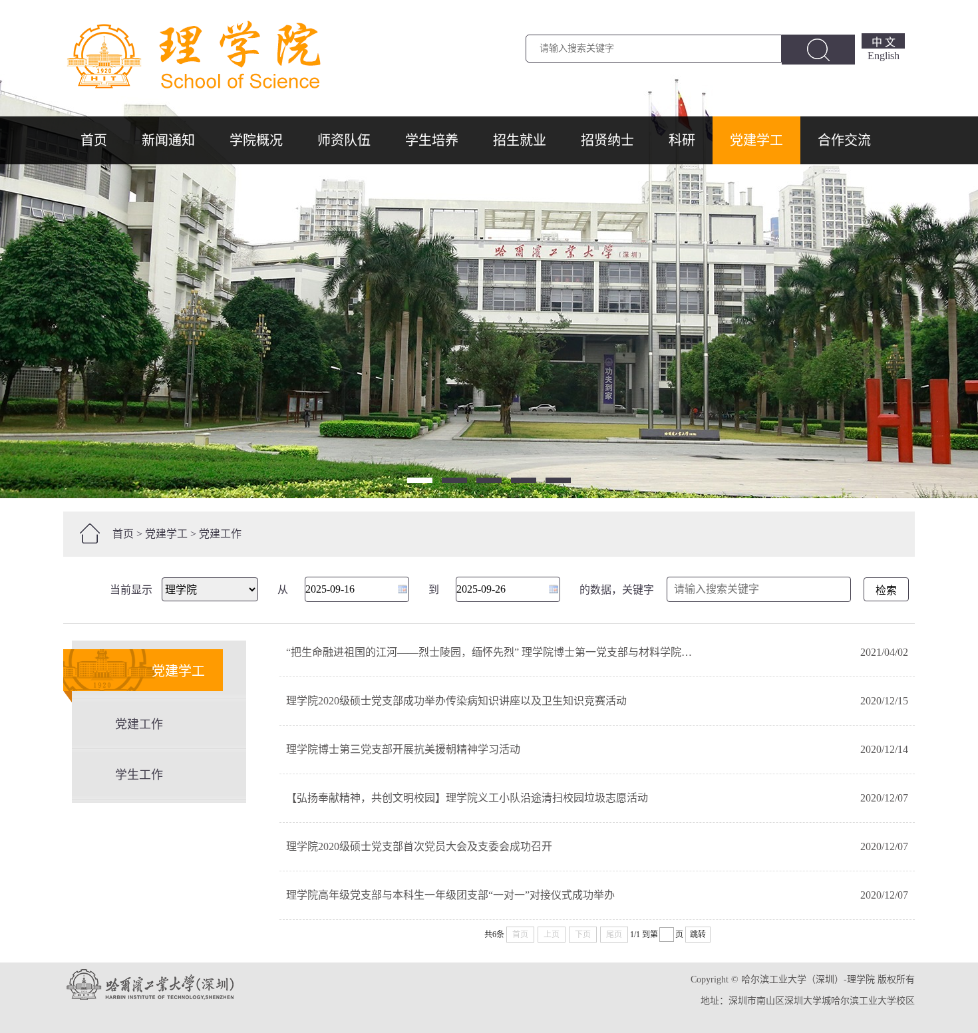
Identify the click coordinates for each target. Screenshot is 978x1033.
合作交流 (844, 140)
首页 (94, 140)
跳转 (698, 934)
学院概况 (256, 140)
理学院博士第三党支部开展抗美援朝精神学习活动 (403, 749)
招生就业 (519, 140)
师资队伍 (344, 140)
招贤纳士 (607, 140)
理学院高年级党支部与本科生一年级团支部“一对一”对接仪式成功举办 (450, 895)
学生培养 (431, 140)
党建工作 (220, 533)
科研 (682, 140)
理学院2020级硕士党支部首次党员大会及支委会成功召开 (419, 846)
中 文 (884, 42)
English (883, 55)
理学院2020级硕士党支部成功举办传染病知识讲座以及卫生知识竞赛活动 (456, 700)
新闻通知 (168, 140)
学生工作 (139, 775)
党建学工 (756, 140)
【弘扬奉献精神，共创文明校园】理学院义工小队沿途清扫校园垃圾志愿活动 (467, 798)
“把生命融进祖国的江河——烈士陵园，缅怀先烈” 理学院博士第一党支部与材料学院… (489, 652)
